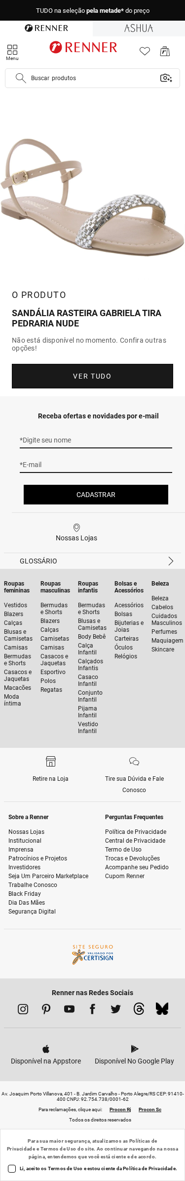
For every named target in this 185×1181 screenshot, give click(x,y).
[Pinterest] (46, 1011)
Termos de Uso (58, 1148)
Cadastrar (95, 495)
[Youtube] (69, 1011)
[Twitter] (116, 1011)
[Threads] (139, 1011)
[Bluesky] (162, 1011)
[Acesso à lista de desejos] (145, 54)
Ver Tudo (92, 376)
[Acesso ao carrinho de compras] (165, 54)
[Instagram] (23, 1011)
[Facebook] (92, 1011)
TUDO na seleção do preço (92, 10)
